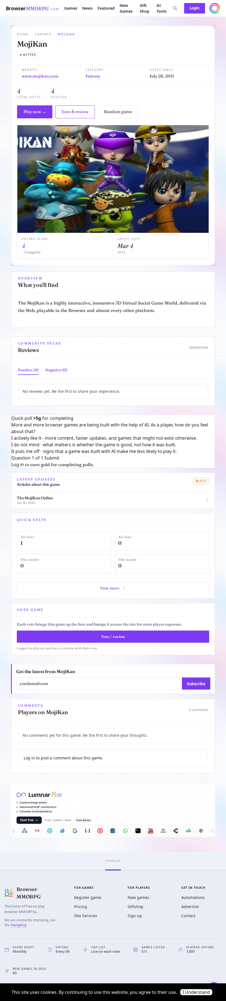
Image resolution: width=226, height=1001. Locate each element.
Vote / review (113, 636)
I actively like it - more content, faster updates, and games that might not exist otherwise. (104, 438)
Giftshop (135, 906)
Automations (193, 897)
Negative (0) (56, 369)
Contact (188, 915)
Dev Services (85, 915)
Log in (17, 464)
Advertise (190, 906)
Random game (118, 111)
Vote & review (74, 111)
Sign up (135, 915)
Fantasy (43, 34)
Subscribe (196, 683)
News (87, 8)
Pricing (80, 906)
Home (23, 34)
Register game (87, 897)
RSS (203, 481)
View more (109, 588)
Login (195, 8)
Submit (51, 458)
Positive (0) (28, 369)
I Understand (196, 992)
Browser (32, 8)
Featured (106, 8)
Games (70, 8)
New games (138, 897)
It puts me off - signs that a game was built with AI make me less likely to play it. (94, 451)
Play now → (34, 111)
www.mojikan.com (40, 76)
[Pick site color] (214, 8)
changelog (18, 925)
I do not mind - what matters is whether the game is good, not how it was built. (93, 445)
